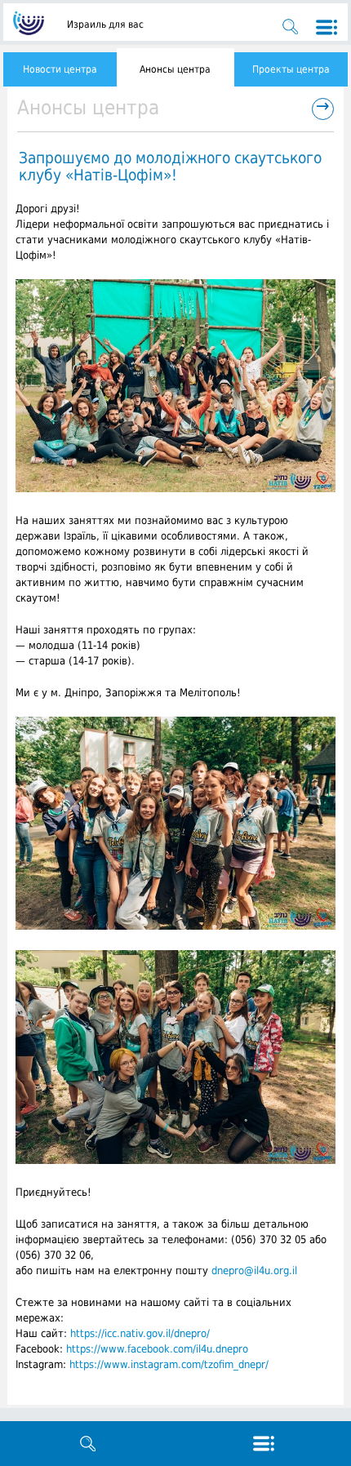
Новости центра (60, 69)
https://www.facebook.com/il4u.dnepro (157, 1349)
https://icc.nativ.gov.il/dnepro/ (140, 1333)
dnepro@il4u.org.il (254, 1270)
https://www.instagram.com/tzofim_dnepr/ (169, 1364)
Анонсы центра (175, 69)
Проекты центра (291, 69)
